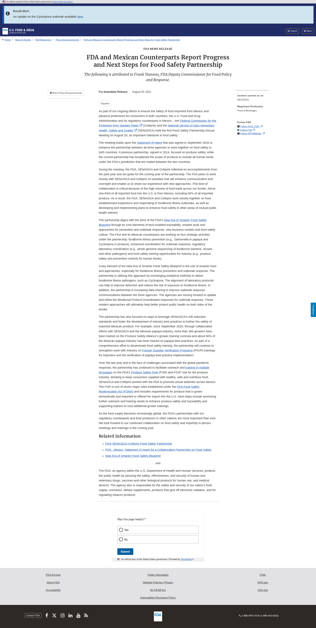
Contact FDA (33, 615)
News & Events (23, 39)
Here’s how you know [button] (62, 2)
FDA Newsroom (43, 39)
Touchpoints (186, 559)
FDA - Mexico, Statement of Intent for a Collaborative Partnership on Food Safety (158, 449)
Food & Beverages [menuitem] (247, 110)
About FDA (53, 582)
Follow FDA (246, 130)
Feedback (313, 310)
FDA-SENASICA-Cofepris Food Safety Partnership (138, 443)
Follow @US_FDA (250, 126)
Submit (125, 551)
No (126, 539)
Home (8, 39)
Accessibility (53, 590)
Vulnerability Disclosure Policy (158, 597)
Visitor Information (158, 575)
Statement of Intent (149, 142)
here (80, 16)
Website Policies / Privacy (158, 582)
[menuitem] (252, 98)
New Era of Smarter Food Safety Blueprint (133, 456)
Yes (126, 530)
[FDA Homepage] (18, 31)
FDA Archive (53, 575)
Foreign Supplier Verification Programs (167, 350)
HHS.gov (262, 582)
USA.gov (263, 590)
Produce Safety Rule (144, 372)
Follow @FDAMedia (251, 133)
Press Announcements (67, 39)
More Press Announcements (67, 93)
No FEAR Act (158, 590)
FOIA (263, 575)
